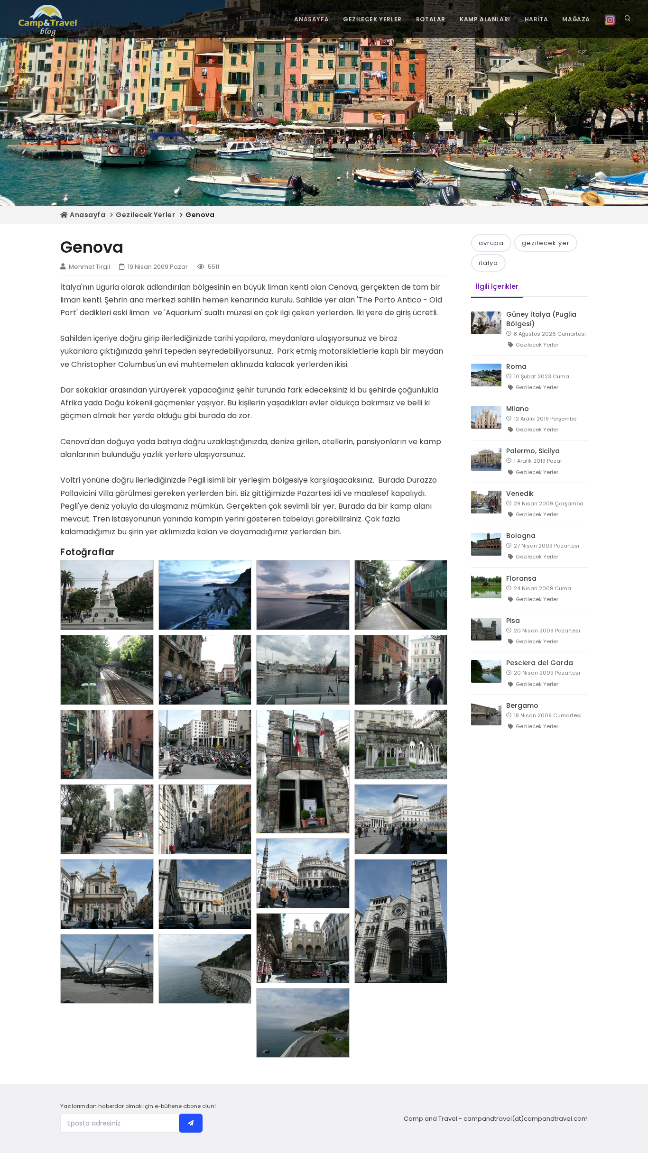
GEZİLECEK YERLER (372, 19)
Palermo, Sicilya (533, 451)
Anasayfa (86, 215)
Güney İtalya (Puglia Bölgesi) (541, 319)
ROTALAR (430, 19)
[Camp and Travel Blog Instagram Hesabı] (610, 19)
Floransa (521, 578)
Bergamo (522, 705)
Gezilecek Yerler (145, 215)
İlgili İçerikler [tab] (497, 286)
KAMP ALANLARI (485, 19)
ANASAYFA (311, 19)
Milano (517, 408)
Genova (199, 215)
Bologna (521, 535)
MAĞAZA (576, 19)
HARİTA (536, 19)
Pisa (513, 620)
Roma (516, 366)
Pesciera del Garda (539, 663)
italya (488, 262)
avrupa (491, 242)
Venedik (520, 493)
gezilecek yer (546, 242)
